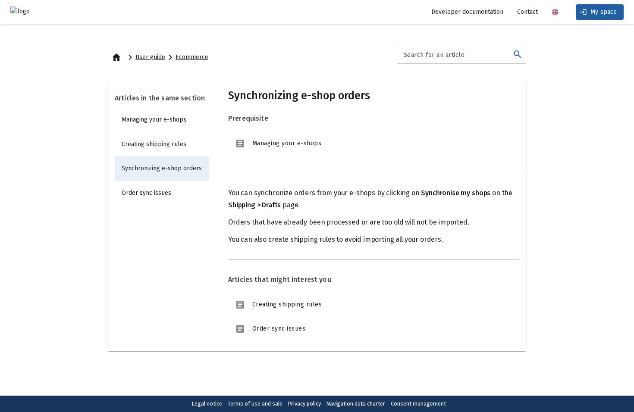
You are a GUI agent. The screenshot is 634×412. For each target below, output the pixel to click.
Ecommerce (192, 57)
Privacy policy (304, 403)
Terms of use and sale (255, 403)
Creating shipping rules (154, 144)
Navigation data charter (355, 403)
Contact (527, 12)
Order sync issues (146, 193)
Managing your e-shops (154, 119)
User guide (150, 57)
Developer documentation (467, 12)
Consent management (418, 403)
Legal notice (207, 403)
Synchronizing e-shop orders (162, 168)
